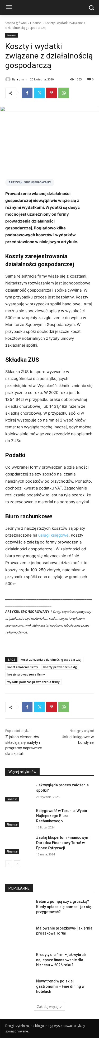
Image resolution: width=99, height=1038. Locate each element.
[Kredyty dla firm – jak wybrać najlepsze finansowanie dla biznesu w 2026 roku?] (18, 961)
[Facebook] (27, 93)
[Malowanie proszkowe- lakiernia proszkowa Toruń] (18, 935)
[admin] (8, 79)
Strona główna (16, 23)
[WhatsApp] (63, 93)
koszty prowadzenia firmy (26, 674)
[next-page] (17, 863)
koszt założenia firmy (22, 667)
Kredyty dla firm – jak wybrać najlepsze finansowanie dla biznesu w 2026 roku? (61, 960)
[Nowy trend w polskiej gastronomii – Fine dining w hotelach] (18, 988)
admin (21, 79)
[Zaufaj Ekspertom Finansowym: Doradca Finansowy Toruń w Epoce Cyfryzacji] (18, 844)
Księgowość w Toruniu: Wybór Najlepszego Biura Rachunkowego (62, 816)
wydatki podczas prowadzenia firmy (33, 682)
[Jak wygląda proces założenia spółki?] (18, 792)
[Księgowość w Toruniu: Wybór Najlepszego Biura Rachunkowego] (18, 817)
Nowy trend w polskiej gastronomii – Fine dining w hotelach (60, 986)
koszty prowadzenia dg (60, 667)
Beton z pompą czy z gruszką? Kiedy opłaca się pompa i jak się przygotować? (63, 906)
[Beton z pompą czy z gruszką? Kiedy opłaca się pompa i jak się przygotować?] (18, 908)
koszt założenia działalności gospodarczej (51, 659)
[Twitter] (39, 93)
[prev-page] (8, 863)
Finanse (35, 23)
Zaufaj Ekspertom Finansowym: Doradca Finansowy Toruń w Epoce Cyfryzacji (63, 842)
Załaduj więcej (47, 1006)
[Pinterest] (51, 93)
